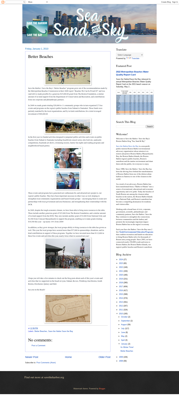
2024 (121, 259)
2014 (121, 298)
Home (68, 357)
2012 (121, 306)
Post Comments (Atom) (46, 363)
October (124, 317)
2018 (121, 283)
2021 (121, 271)
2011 (121, 310)
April (123, 340)
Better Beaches (41, 331)
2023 (121, 263)
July (123, 328)
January (124, 344)
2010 (121, 314)
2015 (121, 294)
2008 (121, 361)
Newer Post (31, 357)
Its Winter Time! (127, 347)
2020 (121, 275)
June (123, 332)
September (125, 321)
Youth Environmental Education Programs (136, 232)
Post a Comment (38, 345)
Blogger (102, 389)
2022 (121, 267)
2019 (121, 279)
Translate (135, 58)
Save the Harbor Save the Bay (60, 331)
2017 (121, 286)
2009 (121, 357)
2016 (121, 290)
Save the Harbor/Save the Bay (127, 146)
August (124, 324)
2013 (121, 302)
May (123, 336)
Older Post (104, 357)
